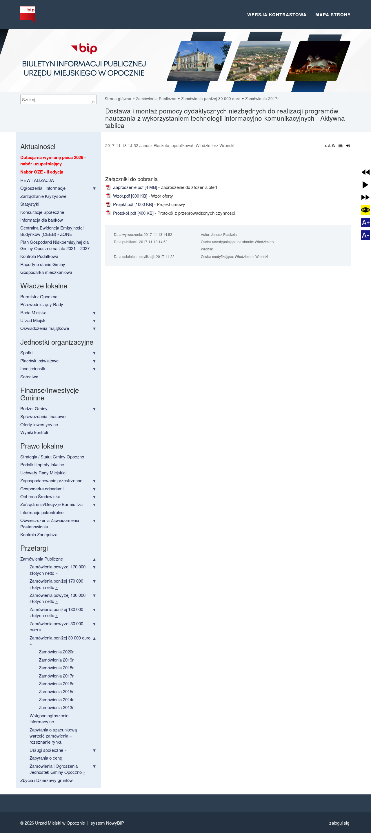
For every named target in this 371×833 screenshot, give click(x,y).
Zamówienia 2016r (56, 683)
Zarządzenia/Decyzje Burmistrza (51, 504)
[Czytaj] (348, 145)
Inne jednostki (33, 368)
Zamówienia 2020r (56, 651)
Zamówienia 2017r (262, 98)
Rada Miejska (33, 312)
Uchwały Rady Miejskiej (43, 472)
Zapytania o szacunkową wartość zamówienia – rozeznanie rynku (53, 736)
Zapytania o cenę (46, 758)
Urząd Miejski (33, 320)
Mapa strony (333, 14)
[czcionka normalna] (330, 145)
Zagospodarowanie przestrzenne (51, 480)
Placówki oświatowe (39, 360)
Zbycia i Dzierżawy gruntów (46, 780)
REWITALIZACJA (37, 180)
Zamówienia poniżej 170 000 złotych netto (56, 584)
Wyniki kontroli (34, 432)
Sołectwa (29, 376)
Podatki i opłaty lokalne (42, 464)
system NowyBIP (107, 823)
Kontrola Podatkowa (39, 256)
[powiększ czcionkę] (333, 145)
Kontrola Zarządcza (38, 534)
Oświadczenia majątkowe (44, 328)
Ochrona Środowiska (40, 496)
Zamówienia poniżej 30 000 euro (211, 98)
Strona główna (118, 98)
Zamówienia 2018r (56, 667)
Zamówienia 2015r (56, 691)
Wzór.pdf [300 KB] (129, 196)
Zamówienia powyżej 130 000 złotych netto (58, 598)
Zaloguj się (339, 823)
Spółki (26, 352)
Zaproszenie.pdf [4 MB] (134, 187)
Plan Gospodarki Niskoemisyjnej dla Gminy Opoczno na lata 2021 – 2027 (55, 245)
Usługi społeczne (48, 750)
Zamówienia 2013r (56, 707)
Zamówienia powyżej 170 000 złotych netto (58, 569)
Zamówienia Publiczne (156, 98)
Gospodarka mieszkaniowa (46, 272)
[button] (365, 172)
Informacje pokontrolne (41, 512)
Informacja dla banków (41, 220)
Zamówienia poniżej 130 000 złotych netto (56, 612)
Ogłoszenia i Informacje (43, 188)
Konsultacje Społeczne (42, 212)
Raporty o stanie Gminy (42, 264)
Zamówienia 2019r (56, 660)
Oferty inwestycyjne (39, 424)
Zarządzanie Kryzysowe (43, 196)
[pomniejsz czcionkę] (326, 145)
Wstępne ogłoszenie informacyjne (49, 718)
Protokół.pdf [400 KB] (133, 213)
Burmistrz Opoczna (38, 296)
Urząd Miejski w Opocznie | (63, 823)
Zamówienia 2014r (56, 699)
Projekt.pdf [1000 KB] (132, 204)
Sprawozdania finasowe (43, 416)
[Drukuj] (340, 145)
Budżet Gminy (34, 408)
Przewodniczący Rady (41, 304)
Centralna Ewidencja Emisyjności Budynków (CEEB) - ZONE (51, 231)
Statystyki (29, 204)
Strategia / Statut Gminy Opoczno (52, 456)
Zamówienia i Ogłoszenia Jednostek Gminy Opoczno (57, 769)
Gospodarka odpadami (41, 488)
